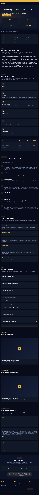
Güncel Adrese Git (6, 15)
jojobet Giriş (6, 31)
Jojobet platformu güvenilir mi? (19, 290)
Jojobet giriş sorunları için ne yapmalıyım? (19, 286)
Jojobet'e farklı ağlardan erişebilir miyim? (19, 321)
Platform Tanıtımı (3, 485)
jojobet (3, 3)
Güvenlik (5, 39)
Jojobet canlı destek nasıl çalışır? (19, 304)
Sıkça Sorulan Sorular (17, 483)
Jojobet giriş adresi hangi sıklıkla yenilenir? (19, 318)
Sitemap (28, 483)
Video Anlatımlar (16, 487)
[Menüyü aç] (37, 3)
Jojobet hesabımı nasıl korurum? (19, 314)
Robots (28, 485)
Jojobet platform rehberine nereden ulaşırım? (19, 325)
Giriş (4, 37)
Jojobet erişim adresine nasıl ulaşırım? (19, 279)
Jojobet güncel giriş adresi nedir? (19, 276)
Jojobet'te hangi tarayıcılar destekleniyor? (19, 311)
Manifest (28, 487)
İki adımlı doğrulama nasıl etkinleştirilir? (19, 300)
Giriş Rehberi (15, 31)
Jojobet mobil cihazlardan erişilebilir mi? (19, 297)
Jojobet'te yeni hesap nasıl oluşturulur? (19, 293)
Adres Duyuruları (3, 488)
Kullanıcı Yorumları (16, 488)
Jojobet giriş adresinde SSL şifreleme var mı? (19, 307)
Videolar (28, 39)
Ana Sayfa (2, 31)
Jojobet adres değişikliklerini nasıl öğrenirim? (19, 283)
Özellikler (10, 31)
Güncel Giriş (3, 483)
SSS (16, 39)
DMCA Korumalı (29, 489)
